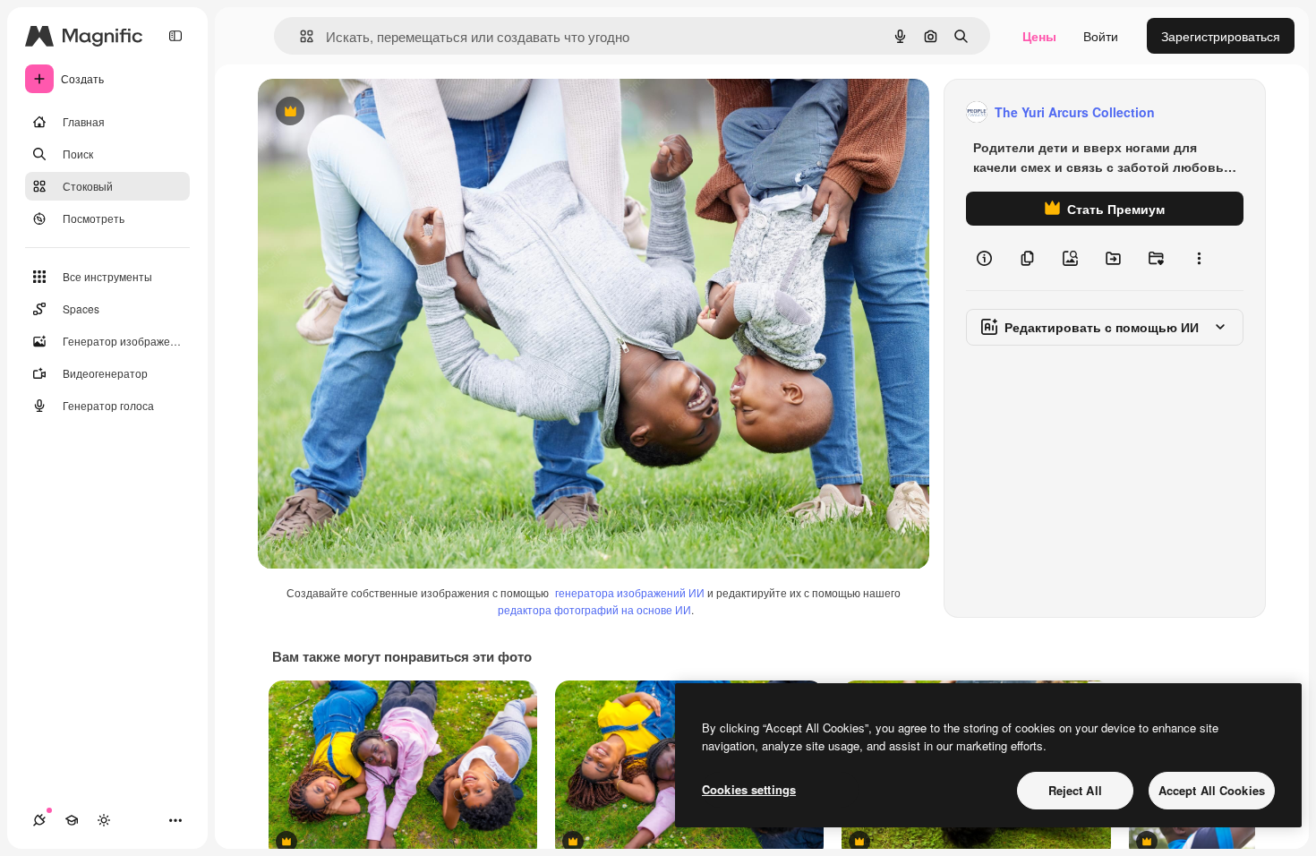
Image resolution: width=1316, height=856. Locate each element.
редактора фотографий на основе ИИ (594, 609)
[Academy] (71, 820)
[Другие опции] (1199, 258)
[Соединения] (39, 820)
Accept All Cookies (1211, 790)
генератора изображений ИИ (630, 592)
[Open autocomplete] (299, 36)
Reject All (1075, 790)
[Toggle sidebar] (175, 35)
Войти (1100, 36)
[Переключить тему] (104, 820)
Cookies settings (749, 789)
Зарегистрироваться (1220, 36)
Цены (1039, 36)
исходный (377, 112)
